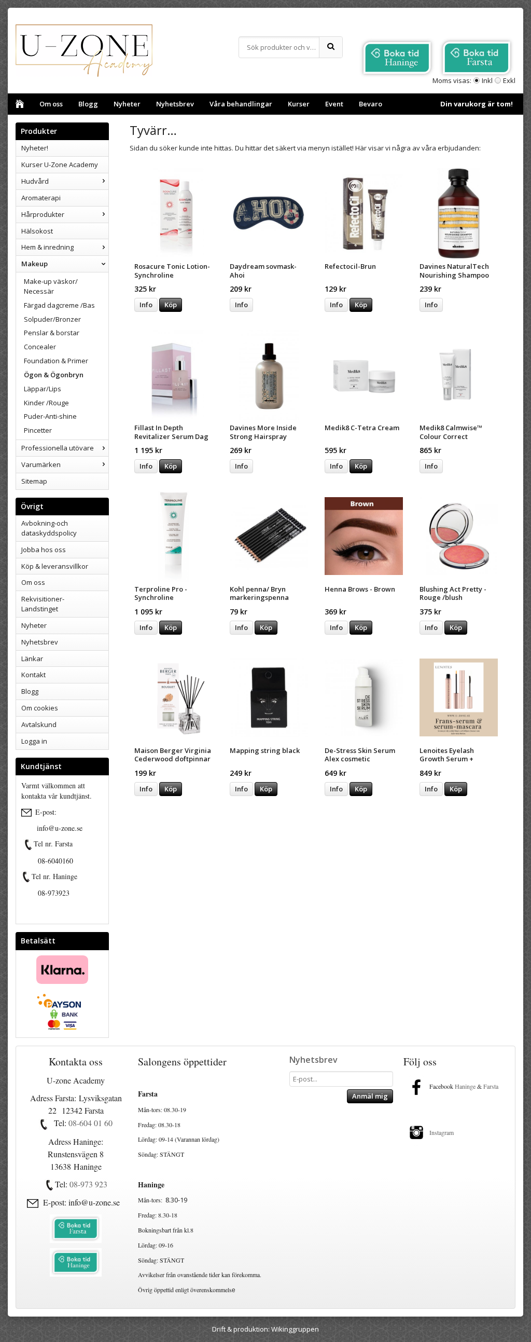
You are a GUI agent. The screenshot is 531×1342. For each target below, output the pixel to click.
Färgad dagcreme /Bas (59, 305)
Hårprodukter (42, 214)
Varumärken (41, 464)
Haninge (465, 1086)
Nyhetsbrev (175, 103)
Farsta (491, 1086)
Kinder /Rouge (46, 402)
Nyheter (127, 103)
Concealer (40, 346)
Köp (170, 304)
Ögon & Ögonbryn (53, 374)
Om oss (51, 103)
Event (334, 103)
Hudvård (35, 181)
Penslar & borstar (51, 332)
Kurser (299, 103)
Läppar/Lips (42, 388)
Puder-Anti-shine (50, 416)
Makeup (34, 263)
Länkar (32, 658)
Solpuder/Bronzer (52, 319)
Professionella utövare (57, 448)
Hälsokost (37, 231)
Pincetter (38, 430)
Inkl (487, 80)
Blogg (88, 103)
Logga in (34, 741)
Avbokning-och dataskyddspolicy (49, 528)
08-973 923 (88, 1184)
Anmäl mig (370, 1096)
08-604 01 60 (90, 1122)
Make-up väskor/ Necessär (51, 286)
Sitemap (34, 481)
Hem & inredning (47, 247)
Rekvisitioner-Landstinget (42, 603)
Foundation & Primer (56, 360)
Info (145, 304)
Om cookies (39, 708)
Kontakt (33, 674)
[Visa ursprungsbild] (28, 845)
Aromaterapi (41, 197)
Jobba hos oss (43, 549)
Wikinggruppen (295, 1329)
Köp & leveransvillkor (54, 566)
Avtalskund (39, 724)
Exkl (509, 80)
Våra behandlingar (240, 103)
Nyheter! (34, 148)
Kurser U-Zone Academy (59, 164)
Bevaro (370, 103)
